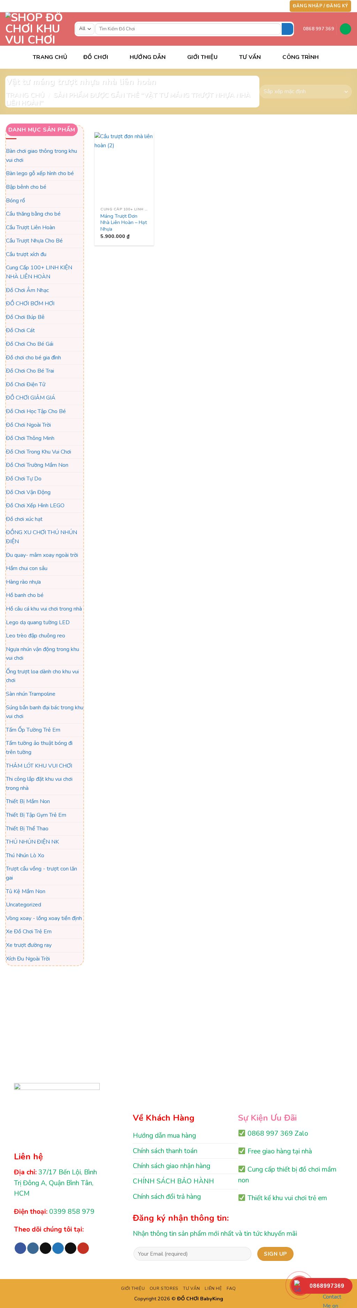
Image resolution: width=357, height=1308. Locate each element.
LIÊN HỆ (213, 1288)
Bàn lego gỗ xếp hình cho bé (40, 174)
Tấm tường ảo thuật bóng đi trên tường (39, 748)
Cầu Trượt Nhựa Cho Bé (34, 241)
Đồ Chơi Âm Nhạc (27, 290)
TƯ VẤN (250, 57)
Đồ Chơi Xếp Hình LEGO (35, 506)
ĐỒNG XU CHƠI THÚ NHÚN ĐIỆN (41, 537)
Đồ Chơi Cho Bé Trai (30, 371)
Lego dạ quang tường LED (38, 622)
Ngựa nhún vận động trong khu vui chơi (42, 653)
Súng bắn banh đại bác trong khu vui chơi (44, 712)
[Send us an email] (272, 5)
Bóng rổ (15, 200)
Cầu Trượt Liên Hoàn (30, 227)
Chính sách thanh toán (165, 1151)
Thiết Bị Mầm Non (28, 802)
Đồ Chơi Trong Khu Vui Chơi (38, 452)
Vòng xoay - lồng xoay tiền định (44, 918)
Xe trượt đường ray (29, 945)
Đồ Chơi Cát (20, 331)
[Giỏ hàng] (345, 29)
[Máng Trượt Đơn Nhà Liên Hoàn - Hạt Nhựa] (124, 167)
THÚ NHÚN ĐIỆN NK (32, 842)
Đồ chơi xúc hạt (24, 519)
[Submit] (287, 29)
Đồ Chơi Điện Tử (25, 384)
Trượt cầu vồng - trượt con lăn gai (41, 873)
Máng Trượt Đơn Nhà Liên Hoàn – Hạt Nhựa (123, 222)
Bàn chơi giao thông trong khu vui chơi (41, 155)
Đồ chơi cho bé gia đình (33, 357)
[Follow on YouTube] (279, 5)
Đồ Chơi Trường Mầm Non (37, 465)
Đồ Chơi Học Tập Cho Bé (36, 411)
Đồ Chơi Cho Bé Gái (29, 344)
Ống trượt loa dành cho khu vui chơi (42, 676)
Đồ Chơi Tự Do (23, 479)
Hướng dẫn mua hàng (164, 1135)
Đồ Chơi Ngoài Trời (28, 425)
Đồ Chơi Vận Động (28, 492)
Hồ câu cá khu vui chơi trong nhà (44, 609)
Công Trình (300, 57)
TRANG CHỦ (50, 57)
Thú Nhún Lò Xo (25, 855)
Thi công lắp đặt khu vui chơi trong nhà (39, 784)
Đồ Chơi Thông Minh (30, 438)
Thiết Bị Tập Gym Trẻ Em (36, 815)
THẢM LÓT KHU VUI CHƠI (39, 766)
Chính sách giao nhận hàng (171, 1166)
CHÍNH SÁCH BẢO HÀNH (173, 1181)
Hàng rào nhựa (23, 582)
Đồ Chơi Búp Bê (25, 317)
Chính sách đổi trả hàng (167, 1196)
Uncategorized (23, 905)
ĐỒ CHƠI (95, 57)
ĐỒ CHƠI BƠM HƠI (30, 304)
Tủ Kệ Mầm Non (25, 891)
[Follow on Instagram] (252, 5)
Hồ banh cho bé (25, 595)
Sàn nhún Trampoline (30, 694)
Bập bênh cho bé (26, 187)
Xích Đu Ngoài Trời (28, 959)
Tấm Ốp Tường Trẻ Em (33, 730)
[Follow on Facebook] (245, 5)
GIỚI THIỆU (133, 1288)
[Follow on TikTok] (259, 5)
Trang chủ (25, 95)
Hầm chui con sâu (26, 568)
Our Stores (164, 1288)
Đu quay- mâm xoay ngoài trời (42, 555)
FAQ (231, 1288)
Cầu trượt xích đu (26, 254)
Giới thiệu (202, 57)
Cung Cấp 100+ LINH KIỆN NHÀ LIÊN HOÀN (39, 272)
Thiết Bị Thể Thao (27, 828)
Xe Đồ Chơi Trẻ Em (29, 932)
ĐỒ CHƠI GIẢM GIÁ (30, 398)
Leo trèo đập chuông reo (35, 636)
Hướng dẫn (148, 57)
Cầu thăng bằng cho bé (33, 214)
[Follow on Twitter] (266, 5)
